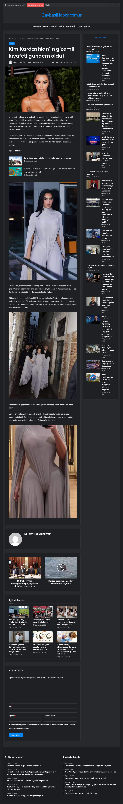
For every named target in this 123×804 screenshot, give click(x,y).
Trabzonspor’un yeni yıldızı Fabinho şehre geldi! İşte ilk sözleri (107, 303)
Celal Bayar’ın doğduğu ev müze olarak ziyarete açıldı (47, 158)
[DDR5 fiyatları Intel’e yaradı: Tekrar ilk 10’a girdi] (93, 140)
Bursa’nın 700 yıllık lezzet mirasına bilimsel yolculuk (41, 647)
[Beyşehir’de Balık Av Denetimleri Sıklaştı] (93, 233)
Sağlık (61, 26)
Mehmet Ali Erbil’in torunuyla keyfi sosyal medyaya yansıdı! (66, 622)
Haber (45, 26)
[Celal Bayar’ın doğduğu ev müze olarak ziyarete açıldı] (15, 160)
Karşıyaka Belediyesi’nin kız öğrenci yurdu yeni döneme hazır (107, 251)
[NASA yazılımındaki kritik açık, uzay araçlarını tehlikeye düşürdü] (93, 377)
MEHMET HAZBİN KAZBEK (37, 534)
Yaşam (79, 26)
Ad (10, 707)
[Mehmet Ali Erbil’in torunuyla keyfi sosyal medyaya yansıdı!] (67, 612)
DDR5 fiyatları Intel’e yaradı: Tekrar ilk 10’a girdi (107, 141)
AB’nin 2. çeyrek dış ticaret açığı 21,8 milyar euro (63, 5)
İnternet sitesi (49, 716)
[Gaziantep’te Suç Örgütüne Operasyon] (93, 364)
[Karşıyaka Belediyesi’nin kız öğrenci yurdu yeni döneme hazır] (93, 249)
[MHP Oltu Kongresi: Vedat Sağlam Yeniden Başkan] (93, 156)
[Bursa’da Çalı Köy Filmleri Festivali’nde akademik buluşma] (19, 612)
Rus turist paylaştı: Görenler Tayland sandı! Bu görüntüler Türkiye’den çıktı (99, 95)
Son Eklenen (100, 37)
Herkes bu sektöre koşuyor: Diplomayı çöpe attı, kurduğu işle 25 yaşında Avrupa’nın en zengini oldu (107, 326)
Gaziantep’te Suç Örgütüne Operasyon (107, 363)
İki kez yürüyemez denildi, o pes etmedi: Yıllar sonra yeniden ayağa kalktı (18, 648)
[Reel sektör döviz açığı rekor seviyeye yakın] (93, 348)
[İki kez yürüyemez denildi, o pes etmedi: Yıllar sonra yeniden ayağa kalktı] (19, 636)
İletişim (87, 26)
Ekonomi (53, 26)
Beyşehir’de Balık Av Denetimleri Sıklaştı (106, 234)
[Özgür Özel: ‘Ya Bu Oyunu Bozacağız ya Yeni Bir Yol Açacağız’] (93, 184)
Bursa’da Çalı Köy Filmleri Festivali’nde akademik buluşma (18, 622)
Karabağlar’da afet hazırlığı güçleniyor (41, 621)
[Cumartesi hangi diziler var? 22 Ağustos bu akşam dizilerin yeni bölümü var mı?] (15, 171)
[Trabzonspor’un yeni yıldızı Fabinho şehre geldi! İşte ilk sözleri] (93, 301)
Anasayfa (37, 26)
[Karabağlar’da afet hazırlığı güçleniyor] (43, 612)
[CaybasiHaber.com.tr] (61, 15)
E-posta (12, 716)
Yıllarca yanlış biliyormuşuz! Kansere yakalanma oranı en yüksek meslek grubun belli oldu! (66, 649)
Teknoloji (70, 26)
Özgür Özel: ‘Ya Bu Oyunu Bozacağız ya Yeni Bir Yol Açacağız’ (107, 186)
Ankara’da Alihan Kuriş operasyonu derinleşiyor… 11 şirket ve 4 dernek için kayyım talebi (107, 121)
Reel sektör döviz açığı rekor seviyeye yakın (107, 349)
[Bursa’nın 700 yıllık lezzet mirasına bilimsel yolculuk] (43, 636)
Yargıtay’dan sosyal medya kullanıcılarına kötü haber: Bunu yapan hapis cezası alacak (107, 281)
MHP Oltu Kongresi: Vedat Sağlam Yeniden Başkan (107, 158)
